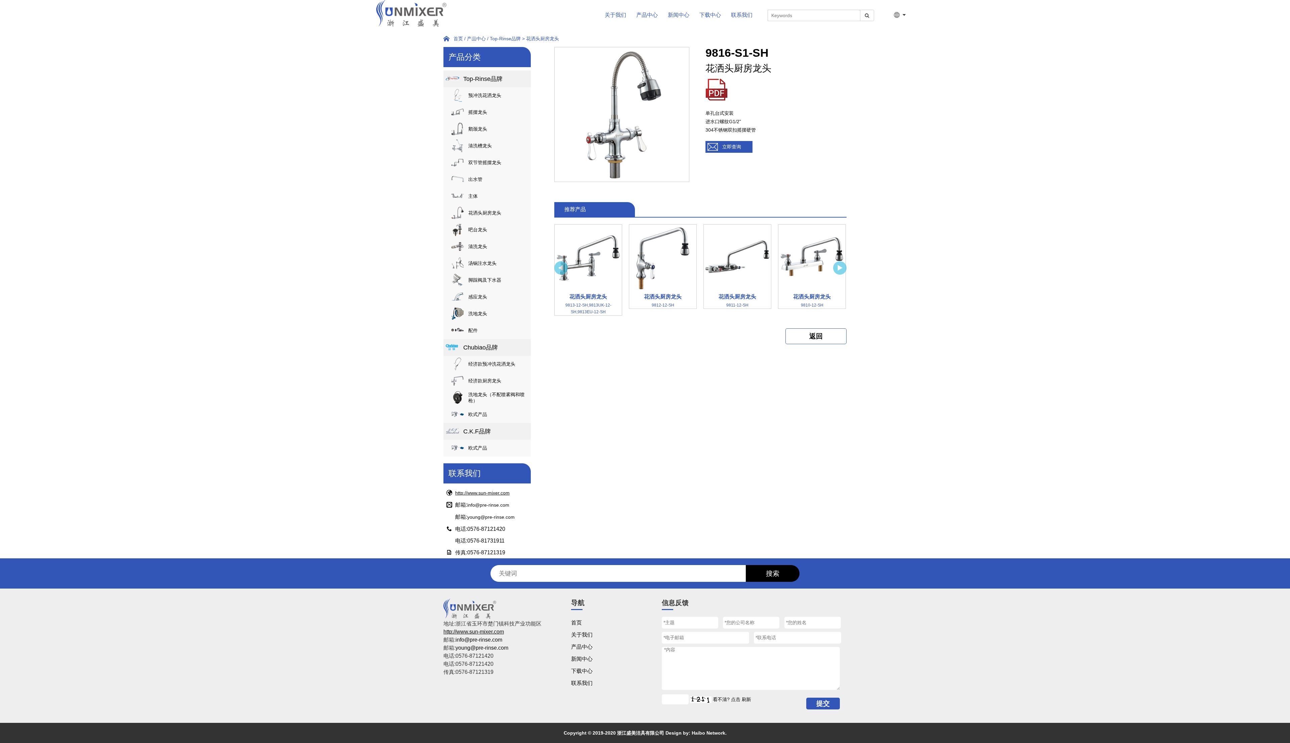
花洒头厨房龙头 (542, 38)
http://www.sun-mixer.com (482, 493)
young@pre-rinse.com (491, 517)
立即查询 (731, 146)
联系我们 (741, 15)
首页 (458, 38)
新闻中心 (678, 15)
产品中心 (647, 15)
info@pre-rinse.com (488, 505)
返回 (816, 336)
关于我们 (615, 15)
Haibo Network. (709, 733)
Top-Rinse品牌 (505, 38)
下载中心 (710, 15)
